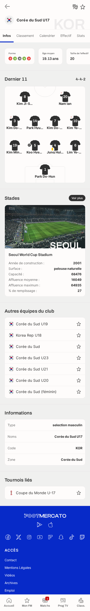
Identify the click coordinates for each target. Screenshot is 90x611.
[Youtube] (39, 537)
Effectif (65, 36)
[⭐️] (82, 7)
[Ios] (50, 524)
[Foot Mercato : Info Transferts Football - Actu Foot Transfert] (45, 515)
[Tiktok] (71, 537)
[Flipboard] (50, 537)
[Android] (39, 524)
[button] (78, 323)
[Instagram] (29, 537)
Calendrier (47, 36)
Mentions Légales (18, 568)
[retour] (7, 7)
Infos (7, 36)
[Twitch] (82, 537)
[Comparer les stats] (75, 7)
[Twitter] (18, 537)
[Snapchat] (60, 537)
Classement (25, 36)
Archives (11, 583)
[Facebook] (7, 537)
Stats (81, 36)
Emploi (10, 590)
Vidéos (10, 575)
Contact (11, 560)
